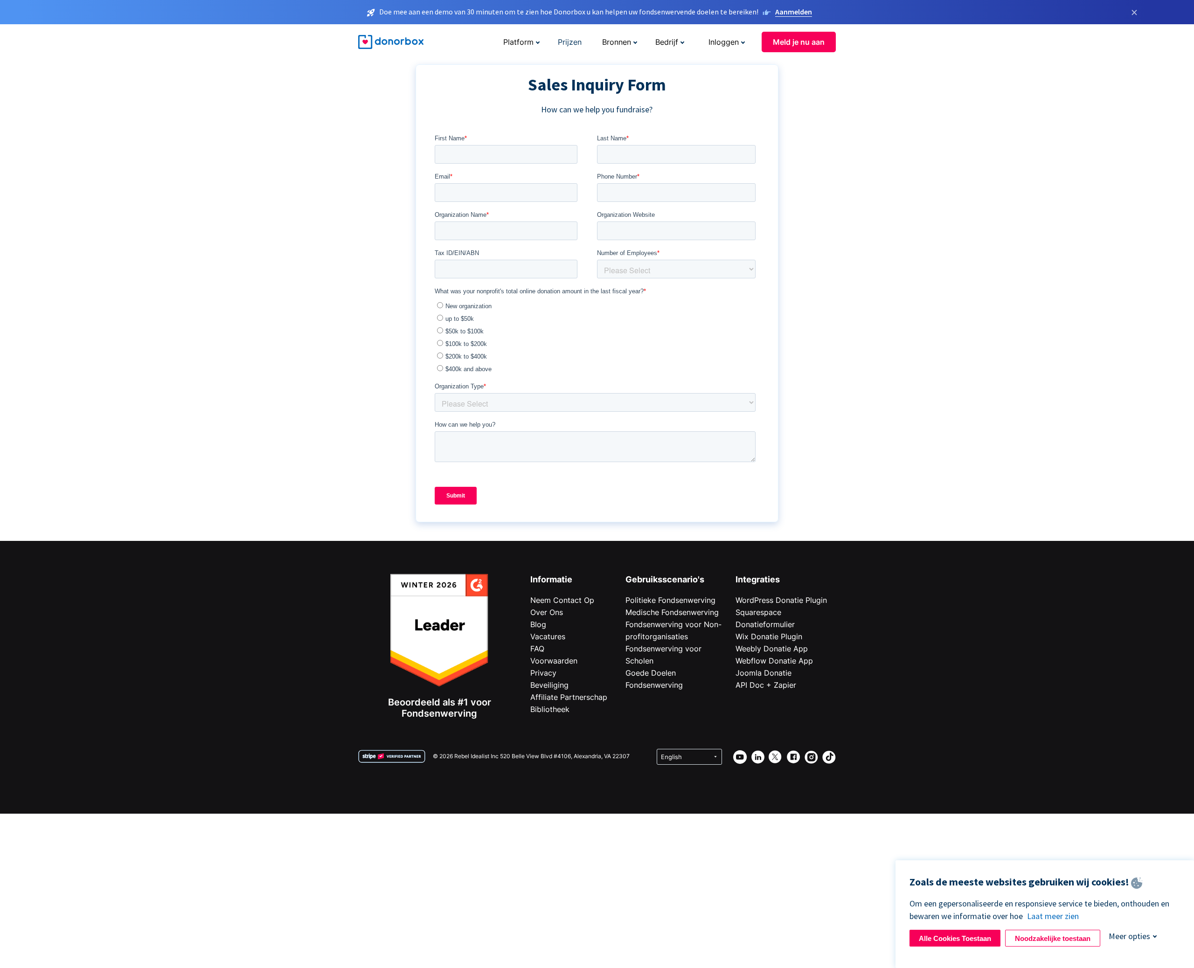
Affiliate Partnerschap (568, 697)
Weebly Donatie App (772, 648)
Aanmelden (793, 11)
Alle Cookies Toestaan (955, 938)
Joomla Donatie (763, 673)
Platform (518, 42)
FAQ (537, 648)
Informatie (551, 579)
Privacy (543, 673)
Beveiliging (549, 685)
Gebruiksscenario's (664, 579)
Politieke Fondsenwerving (670, 600)
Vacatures (547, 636)
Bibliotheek (549, 709)
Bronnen (616, 42)
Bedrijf (666, 42)
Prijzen (570, 42)
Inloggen (723, 42)
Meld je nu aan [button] (799, 42)
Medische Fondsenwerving (672, 612)
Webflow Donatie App (774, 660)
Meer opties (1129, 936)
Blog (538, 624)
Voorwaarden (553, 660)
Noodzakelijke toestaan (1052, 938)
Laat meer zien (1053, 916)
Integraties (758, 579)
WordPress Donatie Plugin (781, 600)
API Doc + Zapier (766, 685)
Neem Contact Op (562, 600)
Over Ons (546, 612)
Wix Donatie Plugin (769, 636)
